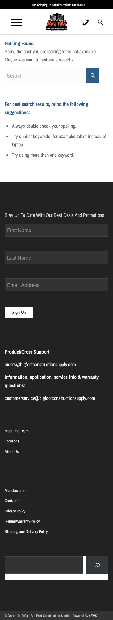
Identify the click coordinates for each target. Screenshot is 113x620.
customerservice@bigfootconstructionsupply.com (50, 398)
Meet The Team (17, 431)
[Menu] (13, 21)
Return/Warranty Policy (22, 521)
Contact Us (13, 500)
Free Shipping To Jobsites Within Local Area (58, 5)
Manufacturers (15, 490)
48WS (93, 615)
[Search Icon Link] (100, 23)
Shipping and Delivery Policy (26, 531)
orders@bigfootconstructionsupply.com (40, 364)
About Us (12, 451)
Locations (12, 441)
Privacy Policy (15, 511)
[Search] (97, 565)
